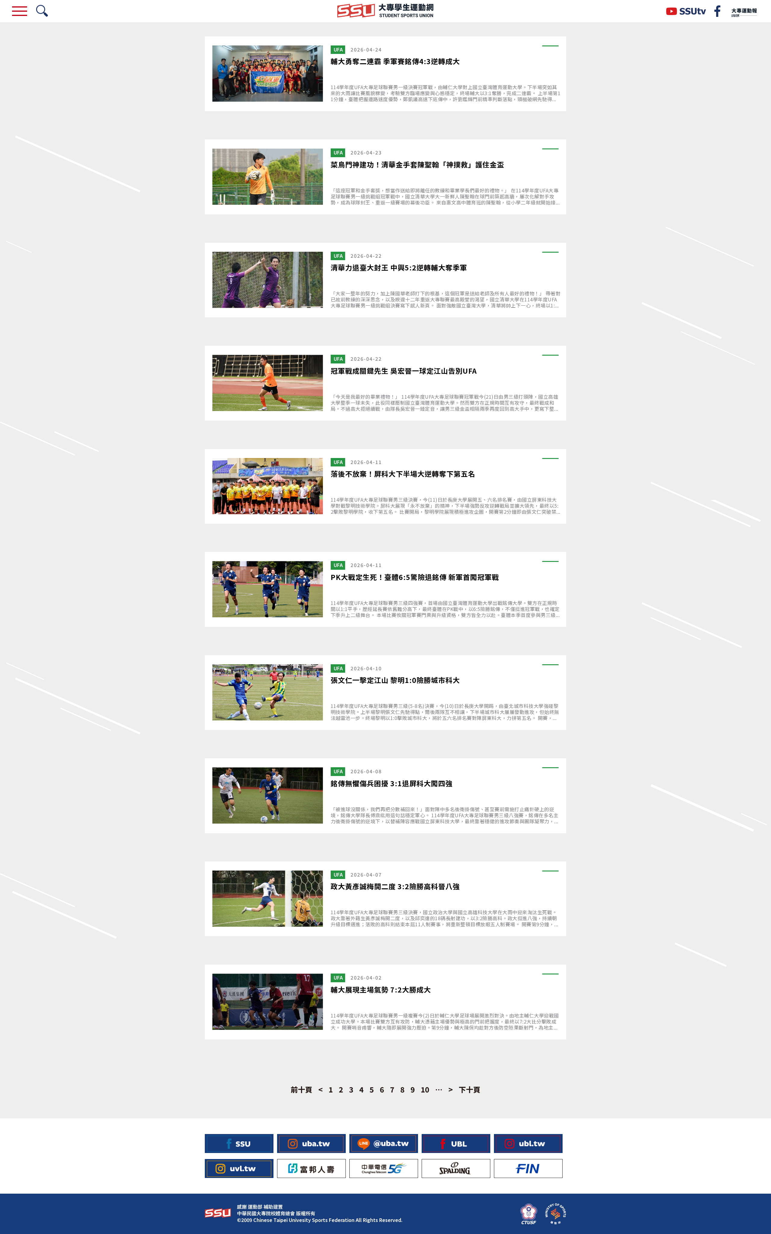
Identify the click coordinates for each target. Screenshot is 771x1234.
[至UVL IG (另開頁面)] (239, 1168)
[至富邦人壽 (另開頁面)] (311, 1168)
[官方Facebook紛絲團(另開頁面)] (717, 11)
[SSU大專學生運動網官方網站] (385, 11)
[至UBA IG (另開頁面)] (311, 1143)
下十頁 (469, 1089)
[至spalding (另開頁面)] (456, 1168)
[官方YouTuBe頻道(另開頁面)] (686, 11)
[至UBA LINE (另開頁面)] (383, 1143)
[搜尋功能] (42, 11)
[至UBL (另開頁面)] (456, 1143)
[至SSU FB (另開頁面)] (239, 1143)
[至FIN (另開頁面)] (528, 1168)
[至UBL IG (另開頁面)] (528, 1143)
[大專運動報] (744, 11)
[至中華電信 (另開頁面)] (383, 1168)
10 (425, 1089)
